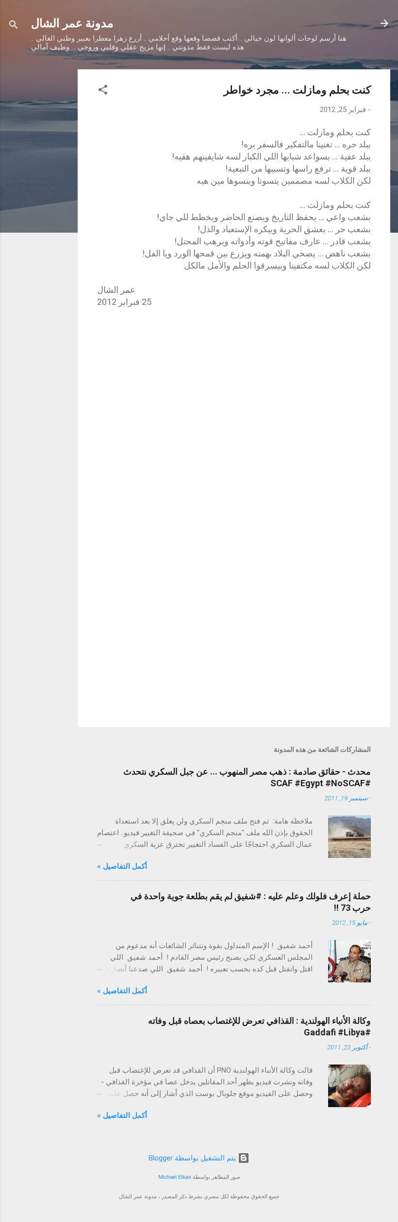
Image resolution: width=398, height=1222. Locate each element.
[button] (103, 91)
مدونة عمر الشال (72, 23)
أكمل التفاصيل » (122, 866)
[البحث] (13, 26)
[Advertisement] (39, 214)
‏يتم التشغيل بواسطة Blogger (193, 1158)
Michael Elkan (174, 1177)
